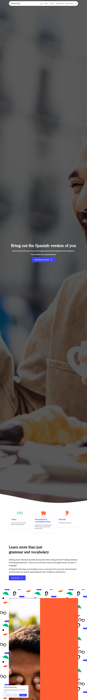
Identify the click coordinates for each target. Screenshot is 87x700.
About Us (52, 3)
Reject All (15, 695)
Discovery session (69, 3)
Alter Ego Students (60, 3)
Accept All (23, 695)
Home (41, 3)
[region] (15, 691)
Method (46, 3)
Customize (8, 695)
